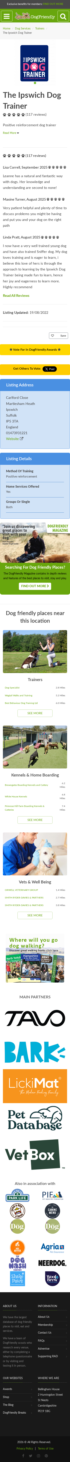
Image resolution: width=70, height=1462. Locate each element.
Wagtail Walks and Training (18, 695)
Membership (45, 1325)
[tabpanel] (35, 62)
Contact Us (44, 1332)
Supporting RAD (48, 1356)
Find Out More (53, 4)
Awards (7, 1389)
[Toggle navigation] (6, 16)
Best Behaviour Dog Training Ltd (21, 703)
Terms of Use (45, 1448)
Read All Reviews (16, 296)
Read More (10, 133)
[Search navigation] (63, 16)
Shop (6, 1397)
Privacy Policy (25, 1448)
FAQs (41, 1340)
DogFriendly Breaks (14, 1412)
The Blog (8, 1405)
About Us (43, 1317)
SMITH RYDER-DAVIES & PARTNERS (24, 897)
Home (6, 28)
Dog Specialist (12, 688)
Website (13, 439)
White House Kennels (16, 796)
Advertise (43, 1348)
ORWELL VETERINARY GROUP (21, 890)
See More (35, 713)
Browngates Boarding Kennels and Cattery (26, 785)
